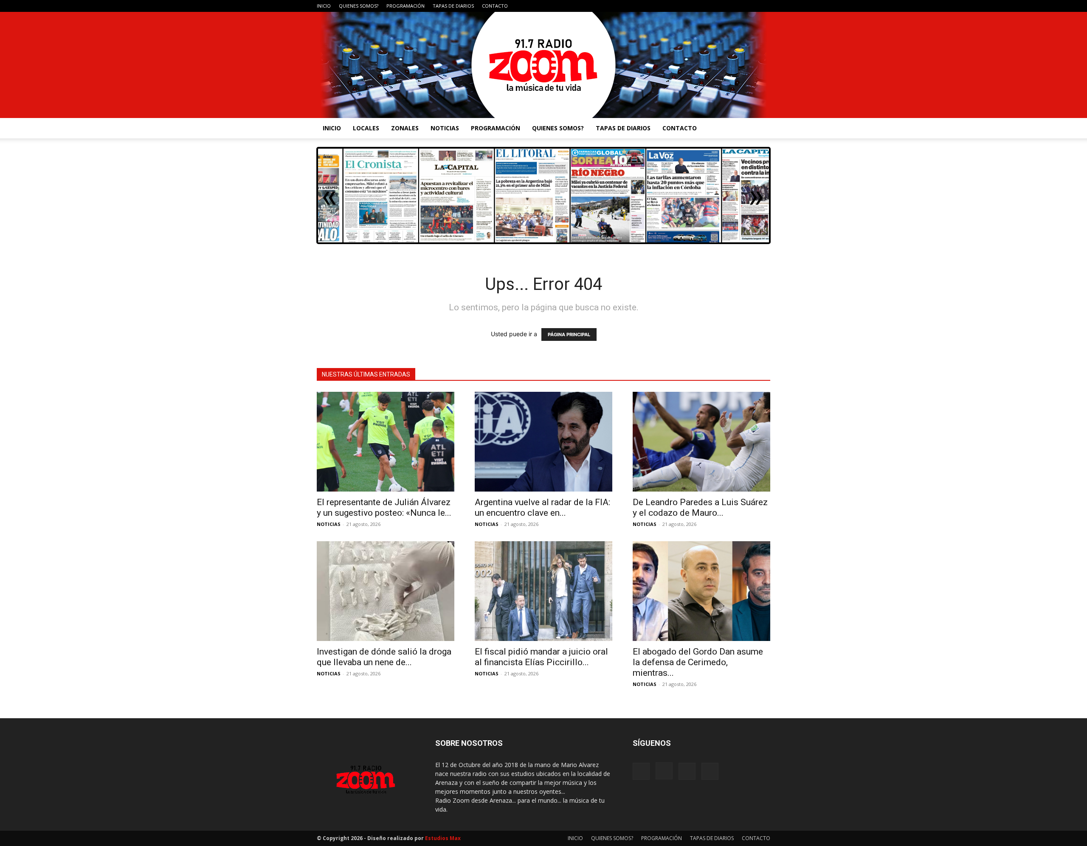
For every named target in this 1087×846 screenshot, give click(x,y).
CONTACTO (495, 6)
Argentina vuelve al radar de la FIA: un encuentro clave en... (542, 507)
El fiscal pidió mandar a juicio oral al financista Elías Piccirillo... (541, 656)
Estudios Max (443, 838)
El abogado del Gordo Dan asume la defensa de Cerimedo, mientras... (698, 662)
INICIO (324, 6)
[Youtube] (764, 6)
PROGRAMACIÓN (405, 6)
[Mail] (749, 6)
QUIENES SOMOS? (358, 6)
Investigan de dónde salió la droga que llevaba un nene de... (384, 656)
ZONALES (405, 128)
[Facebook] (721, 6)
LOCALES (366, 128)
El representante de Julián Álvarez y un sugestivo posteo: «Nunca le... (384, 507)
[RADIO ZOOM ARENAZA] (543, 65)
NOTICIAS (445, 128)
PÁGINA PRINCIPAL (569, 334)
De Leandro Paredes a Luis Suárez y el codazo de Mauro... (700, 507)
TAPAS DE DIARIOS (453, 6)
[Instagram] (735, 6)
